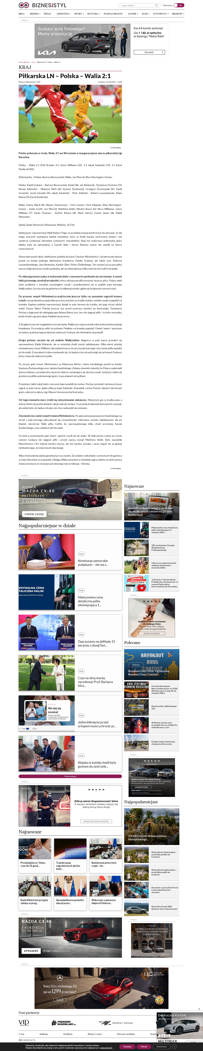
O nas (21, 1034)
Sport (78, 13)
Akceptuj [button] (127, 1046)
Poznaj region (113, 13)
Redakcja (67, 1034)
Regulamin (155, 1034)
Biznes (34, 13)
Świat (47, 13)
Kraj (21, 13)
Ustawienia (162, 1046)
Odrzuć (144, 1046)
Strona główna (24, 62)
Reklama (44, 1034)
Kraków (177, 13)
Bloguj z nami (95, 1034)
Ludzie (132, 13)
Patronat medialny (126, 1034)
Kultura (92, 13)
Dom (144, 13)
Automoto (160, 13)
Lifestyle (63, 13)
